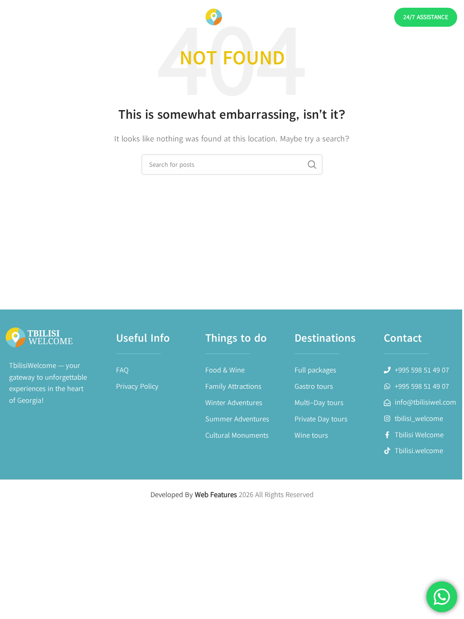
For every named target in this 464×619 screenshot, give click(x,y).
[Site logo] (232, 16)
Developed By (194, 494)
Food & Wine (225, 369)
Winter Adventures (233, 402)
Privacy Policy (137, 386)
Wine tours (311, 435)
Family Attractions (233, 386)
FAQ (122, 369)
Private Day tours (321, 418)
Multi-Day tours (319, 402)
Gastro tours (314, 386)
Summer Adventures (237, 418)
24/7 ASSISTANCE (425, 16)
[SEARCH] (312, 164)
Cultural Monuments (237, 435)
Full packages (315, 369)
